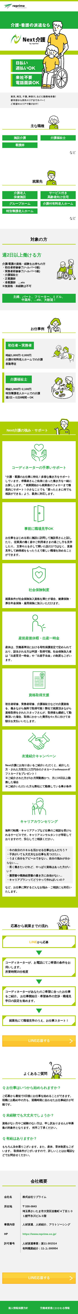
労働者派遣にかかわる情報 (55, 1308)
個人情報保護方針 (18, 1308)
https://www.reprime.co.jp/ (39, 1233)
